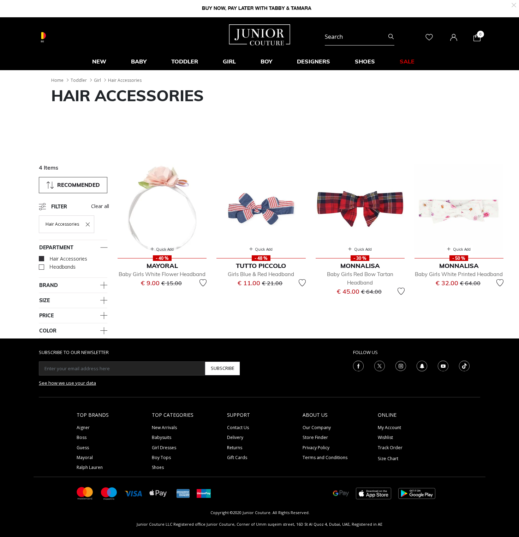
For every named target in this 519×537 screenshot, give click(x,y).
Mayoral (85, 457)
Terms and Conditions (325, 457)
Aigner (83, 428)
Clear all (100, 206)
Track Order (390, 448)
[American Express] (183, 492)
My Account (389, 428)
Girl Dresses (164, 448)
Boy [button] (266, 61)
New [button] (99, 61)
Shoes (158, 467)
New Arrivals (164, 428)
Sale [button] (407, 61)
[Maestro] (109, 492)
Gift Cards (237, 457)
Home (57, 80)
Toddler (79, 80)
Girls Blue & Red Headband (261, 274)
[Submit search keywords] (391, 36)
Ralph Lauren (90, 467)
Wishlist (385, 437)
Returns (234, 448)
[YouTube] (443, 365)
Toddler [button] (184, 61)
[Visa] (133, 493)
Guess (83, 448)
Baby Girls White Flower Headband (162, 274)
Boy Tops (161, 457)
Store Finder (315, 437)
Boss (81, 437)
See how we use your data (67, 383)
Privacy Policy (316, 448)
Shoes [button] (365, 61)
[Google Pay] (341, 492)
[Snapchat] (422, 365)
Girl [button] (229, 61)
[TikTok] (464, 365)
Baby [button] (139, 61)
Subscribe (222, 368)
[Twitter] (379, 365)
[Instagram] (400, 365)
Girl (97, 80)
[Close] (514, 4)
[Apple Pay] (158, 492)
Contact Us (238, 428)
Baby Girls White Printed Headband (459, 274)
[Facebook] (358, 365)
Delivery (235, 437)
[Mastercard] (85, 492)
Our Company (317, 428)
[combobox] (359, 36)
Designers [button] (313, 61)
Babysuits (161, 437)
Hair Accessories (125, 80)
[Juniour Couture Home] (259, 34)
